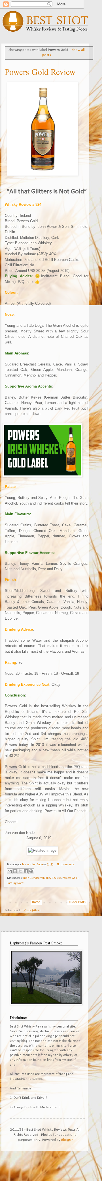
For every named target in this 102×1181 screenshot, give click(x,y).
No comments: (66, 864)
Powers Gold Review (40, 71)
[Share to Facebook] (26, 871)
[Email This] (9, 871)
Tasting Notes (16, 883)
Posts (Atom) (33, 910)
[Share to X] (20, 871)
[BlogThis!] (15, 871)
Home (36, 902)
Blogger (67, 1140)
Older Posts (77, 902)
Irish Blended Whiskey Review (42, 878)
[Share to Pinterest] (31, 871)
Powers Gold (70, 878)
